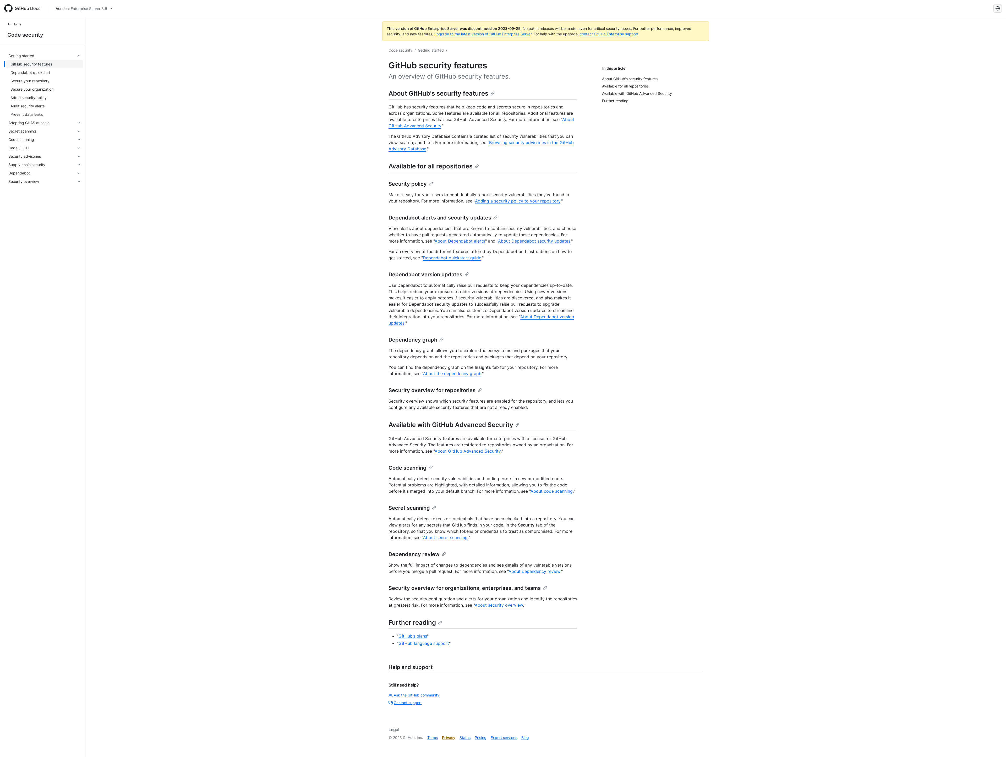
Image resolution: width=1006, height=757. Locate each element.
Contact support (408, 702)
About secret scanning (445, 537)
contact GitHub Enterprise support (609, 34)
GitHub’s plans (412, 636)
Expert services (504, 737)
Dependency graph (413, 340)
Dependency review (414, 554)
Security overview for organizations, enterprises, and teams (465, 588)
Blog (525, 737)
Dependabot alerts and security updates (440, 218)
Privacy (448, 737)
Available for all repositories (431, 166)
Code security (25, 35)
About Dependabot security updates (534, 241)
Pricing (480, 737)
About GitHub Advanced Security (468, 451)
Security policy (408, 184)
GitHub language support (423, 643)
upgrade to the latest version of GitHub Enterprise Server (483, 34)
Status (465, 737)
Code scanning (408, 468)
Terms (432, 737)
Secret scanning (409, 508)
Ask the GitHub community (416, 695)
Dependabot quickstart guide (452, 257)
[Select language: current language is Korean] (997, 8)
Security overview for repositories (432, 390)
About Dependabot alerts (460, 241)
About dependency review (534, 571)
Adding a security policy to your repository (517, 201)
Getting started (431, 50)
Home (17, 24)
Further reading (412, 622)
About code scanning (552, 491)
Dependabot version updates (425, 274)
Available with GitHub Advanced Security (451, 425)
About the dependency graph (452, 373)
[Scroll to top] (994, 745)
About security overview (499, 605)
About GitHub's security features (438, 93)
